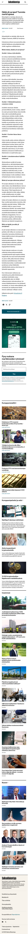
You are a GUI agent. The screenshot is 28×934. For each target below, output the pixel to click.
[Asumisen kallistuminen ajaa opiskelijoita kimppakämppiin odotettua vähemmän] (14, 738)
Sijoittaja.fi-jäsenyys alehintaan (12, 520)
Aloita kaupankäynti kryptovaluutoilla (9, 549)
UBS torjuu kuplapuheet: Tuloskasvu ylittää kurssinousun (13, 704)
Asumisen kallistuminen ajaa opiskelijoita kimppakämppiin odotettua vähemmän (11, 748)
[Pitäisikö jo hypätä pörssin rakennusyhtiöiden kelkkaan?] (14, 673)
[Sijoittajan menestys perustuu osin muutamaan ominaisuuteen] (14, 858)
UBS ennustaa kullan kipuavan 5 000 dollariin (13, 490)
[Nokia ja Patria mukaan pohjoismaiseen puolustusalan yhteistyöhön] (14, 650)
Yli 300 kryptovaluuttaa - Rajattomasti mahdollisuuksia (12, 577)
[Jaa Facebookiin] (3, 304)
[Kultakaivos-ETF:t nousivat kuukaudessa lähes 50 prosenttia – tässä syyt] (14, 413)
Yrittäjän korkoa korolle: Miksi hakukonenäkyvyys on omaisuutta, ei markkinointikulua (13, 446)
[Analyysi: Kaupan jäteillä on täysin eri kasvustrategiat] (14, 836)
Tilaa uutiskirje (6, 900)
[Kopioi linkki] (9, 304)
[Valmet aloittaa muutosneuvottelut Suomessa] (14, 716)
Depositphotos (16, 914)
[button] (3, 2)
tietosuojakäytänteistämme (8, 381)
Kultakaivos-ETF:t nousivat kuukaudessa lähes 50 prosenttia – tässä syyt (12, 423)
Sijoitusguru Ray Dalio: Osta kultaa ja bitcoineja (13, 802)
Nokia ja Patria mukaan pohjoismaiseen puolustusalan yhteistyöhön (11, 660)
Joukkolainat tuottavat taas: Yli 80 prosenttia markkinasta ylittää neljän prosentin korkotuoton (13, 613)
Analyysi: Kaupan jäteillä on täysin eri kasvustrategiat (13, 846)
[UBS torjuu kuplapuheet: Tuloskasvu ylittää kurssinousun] (14, 695)
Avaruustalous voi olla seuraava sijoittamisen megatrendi (11, 824)
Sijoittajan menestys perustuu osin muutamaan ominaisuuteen (12, 867)
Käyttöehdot (16, 926)
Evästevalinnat (6, 929)
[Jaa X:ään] (6, 304)
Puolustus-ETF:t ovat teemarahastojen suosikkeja (14, 469)
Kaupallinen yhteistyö (6, 427)
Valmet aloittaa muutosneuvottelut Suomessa (12, 726)
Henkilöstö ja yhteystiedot (9, 894)
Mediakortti (5, 897)
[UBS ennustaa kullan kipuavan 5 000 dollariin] (14, 481)
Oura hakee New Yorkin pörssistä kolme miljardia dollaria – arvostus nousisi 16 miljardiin (12, 772)
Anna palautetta (6, 904)
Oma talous (5, 28)
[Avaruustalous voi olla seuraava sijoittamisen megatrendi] (14, 814)
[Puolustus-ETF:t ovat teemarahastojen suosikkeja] (14, 459)
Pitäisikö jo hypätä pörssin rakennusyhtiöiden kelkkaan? (11, 682)
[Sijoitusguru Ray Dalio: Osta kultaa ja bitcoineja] (14, 793)
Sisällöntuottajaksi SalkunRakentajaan (7, 908)
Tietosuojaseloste (7, 926)
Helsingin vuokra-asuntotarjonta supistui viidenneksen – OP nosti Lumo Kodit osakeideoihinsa (13, 636)
